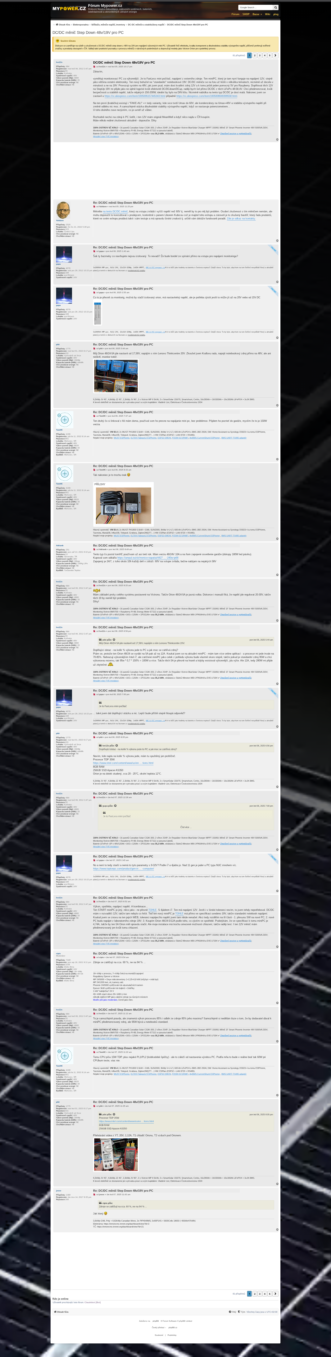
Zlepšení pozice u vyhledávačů (235, 133)
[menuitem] (130, 24)
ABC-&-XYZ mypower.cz (155, 268)
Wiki (267, 14)
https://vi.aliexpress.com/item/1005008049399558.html (206, 96)
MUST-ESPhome (121, 438)
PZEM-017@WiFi (180, 438)
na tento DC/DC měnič (115, 211)
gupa (58, 264)
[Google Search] (276, 7)
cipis (58, 953)
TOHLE (152, 909)
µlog (276, 14)
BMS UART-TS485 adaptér (234, 438)
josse (58, 1191)
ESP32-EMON (164, 438)
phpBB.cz (173, 1327)
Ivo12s (59, 62)
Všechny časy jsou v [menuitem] (262, 1312)
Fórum (235, 14)
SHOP (246, 14)
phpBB (156, 1321)
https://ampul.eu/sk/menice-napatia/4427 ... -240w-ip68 (147, 557)
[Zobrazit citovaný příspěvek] (114, 640)
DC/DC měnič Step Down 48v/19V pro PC (88, 32)
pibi (58, 344)
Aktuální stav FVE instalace (106, 136)
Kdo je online (60, 1298)
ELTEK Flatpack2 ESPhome (143, 438)
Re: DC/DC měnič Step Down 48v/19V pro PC (123, 202)
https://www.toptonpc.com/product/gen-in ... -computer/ (123, 868)
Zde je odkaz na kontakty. (241, 218)
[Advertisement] (165, 171)
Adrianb (59, 545)
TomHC (59, 430)
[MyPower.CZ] (69, 8)
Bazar (256, 14)
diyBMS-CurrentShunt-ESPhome (204, 438)
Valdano (60, 220)
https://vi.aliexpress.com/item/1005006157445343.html (135, 96)
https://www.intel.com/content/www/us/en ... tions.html (123, 763)
